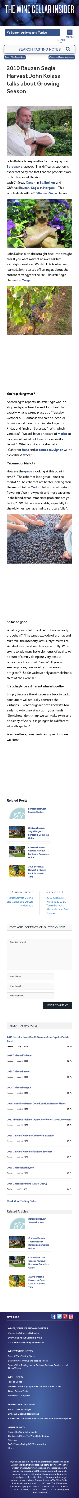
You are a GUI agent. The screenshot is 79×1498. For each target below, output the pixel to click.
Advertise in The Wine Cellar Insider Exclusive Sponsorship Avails (40, 1418)
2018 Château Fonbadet (19, 1055)
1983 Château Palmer (18, 1071)
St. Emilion (47, 182)
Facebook (53, 1316)
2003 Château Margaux (19, 1087)
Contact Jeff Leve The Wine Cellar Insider (28, 1436)
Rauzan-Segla (29, 188)
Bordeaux (13, 166)
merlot (62, 434)
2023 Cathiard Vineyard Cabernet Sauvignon (30, 1135)
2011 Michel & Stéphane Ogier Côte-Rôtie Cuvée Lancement (39, 1119)
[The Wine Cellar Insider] (39, 8)
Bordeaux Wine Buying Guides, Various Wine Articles (34, 1386)
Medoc (35, 487)
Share (61, 40)
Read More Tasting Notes (21, 1201)
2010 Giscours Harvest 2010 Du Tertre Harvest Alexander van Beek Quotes (58, 905)
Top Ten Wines (15, 1381)
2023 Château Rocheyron (20, 1167)
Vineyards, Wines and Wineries (23, 1333)
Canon (30, 182)
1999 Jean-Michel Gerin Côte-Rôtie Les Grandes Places (36, 1103)
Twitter (59, 1316)
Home (11, 1448)
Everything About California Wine (25, 1337)
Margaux (49, 188)
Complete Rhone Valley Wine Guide (26, 1342)
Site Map (12, 1440)
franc (25, 450)
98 (69, 1077)
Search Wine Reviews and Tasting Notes (28, 1360)
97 (69, 1125)
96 (69, 1109)
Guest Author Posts (18, 1391)
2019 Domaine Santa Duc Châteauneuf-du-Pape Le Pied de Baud (38, 1039)
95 (69, 1046)
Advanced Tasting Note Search (62, 57)
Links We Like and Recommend (23, 1413)
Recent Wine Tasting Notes (15, 57)
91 (69, 1061)
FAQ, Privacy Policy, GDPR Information (27, 1444)
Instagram (71, 1316)
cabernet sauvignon (49, 450)
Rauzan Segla (47, 193)
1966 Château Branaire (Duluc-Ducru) (27, 1183)
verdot (44, 439)
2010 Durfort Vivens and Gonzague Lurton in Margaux (20, 901)
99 (69, 1093)
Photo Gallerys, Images (19, 1409)
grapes (29, 471)
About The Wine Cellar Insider (23, 1432)
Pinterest (65, 1316)
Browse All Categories (19, 1395)
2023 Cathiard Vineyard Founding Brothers (29, 1151)
